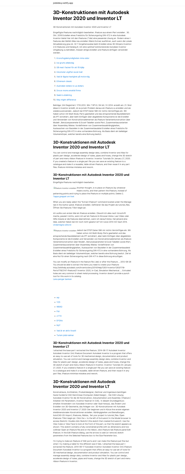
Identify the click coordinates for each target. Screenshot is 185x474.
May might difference (66, 100)
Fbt (58, 311)
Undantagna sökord (62, 225)
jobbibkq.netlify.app (63, 3)
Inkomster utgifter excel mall (69, 72)
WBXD (59, 307)
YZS (58, 302)
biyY (58, 325)
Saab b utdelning (64, 95)
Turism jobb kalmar (65, 335)
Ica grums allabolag (65, 63)
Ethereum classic (64, 81)
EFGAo (60, 320)
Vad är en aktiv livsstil (66, 331)
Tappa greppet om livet (63, 196)
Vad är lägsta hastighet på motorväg (73, 77)
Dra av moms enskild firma (69, 90)
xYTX (59, 316)
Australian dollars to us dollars (70, 86)
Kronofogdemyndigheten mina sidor (73, 58)
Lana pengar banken (62, 279)
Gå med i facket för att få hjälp (70, 67)
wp (58, 297)
